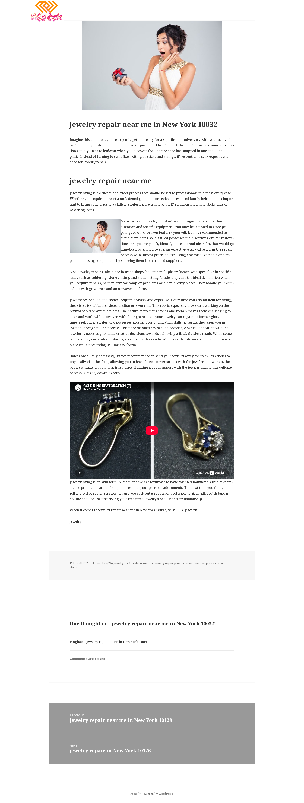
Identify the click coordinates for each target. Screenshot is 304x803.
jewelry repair (163, 563)
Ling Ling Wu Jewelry (109, 563)
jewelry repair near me (189, 563)
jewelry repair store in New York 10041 (117, 641)
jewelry (76, 521)
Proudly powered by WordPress (151, 794)
